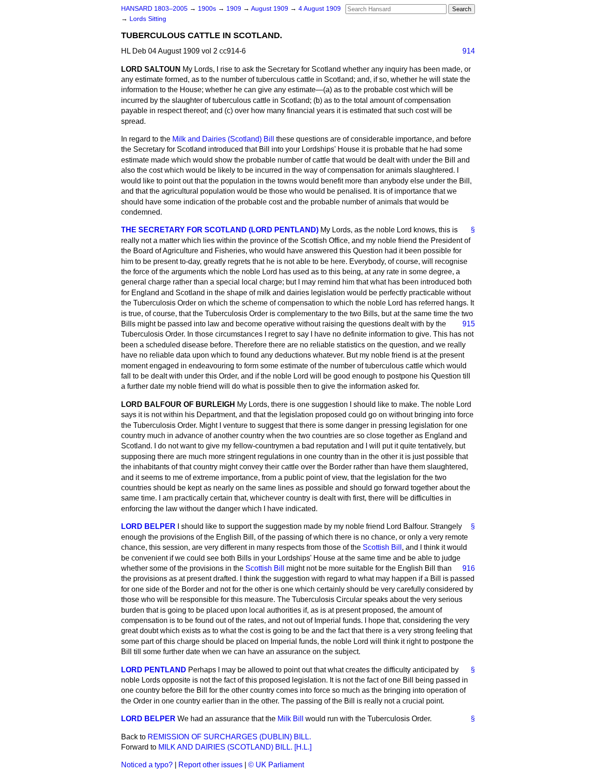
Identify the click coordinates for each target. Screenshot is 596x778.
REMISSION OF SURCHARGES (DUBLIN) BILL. (229, 737)
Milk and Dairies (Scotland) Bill (223, 139)
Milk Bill (291, 719)
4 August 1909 (319, 8)
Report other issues (210, 765)
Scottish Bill (382, 547)
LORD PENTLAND (153, 670)
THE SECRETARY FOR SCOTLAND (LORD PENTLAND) (219, 230)
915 (468, 324)
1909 (234, 8)
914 (468, 51)
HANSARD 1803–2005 (154, 8)
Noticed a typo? (147, 765)
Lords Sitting (147, 18)
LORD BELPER (148, 526)
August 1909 (270, 8)
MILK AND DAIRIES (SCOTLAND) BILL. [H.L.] (235, 747)
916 (468, 568)
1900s (208, 8)
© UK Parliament (276, 765)
